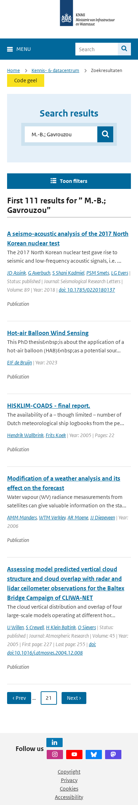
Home (13, 70)
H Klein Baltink (61, 627)
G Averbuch (39, 272)
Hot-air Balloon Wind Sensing (47, 333)
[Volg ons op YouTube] (74, 755)
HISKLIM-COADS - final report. (48, 406)
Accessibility (69, 797)
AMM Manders (22, 517)
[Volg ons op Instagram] (54, 755)
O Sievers (87, 627)
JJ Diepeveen (102, 517)
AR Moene (78, 517)
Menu (23, 49)
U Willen (15, 627)
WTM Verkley (52, 517)
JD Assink (16, 272)
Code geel (25, 80)
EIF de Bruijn (19, 362)
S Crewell (35, 627)
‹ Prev (19, 697)
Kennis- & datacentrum (55, 70)
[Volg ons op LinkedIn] (54, 743)
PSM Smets (97, 272)
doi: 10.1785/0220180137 (87, 289)
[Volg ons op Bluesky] (93, 755)
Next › (74, 697)
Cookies (69, 788)
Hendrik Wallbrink (25, 435)
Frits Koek (56, 435)
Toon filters (73, 181)
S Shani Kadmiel (68, 272)
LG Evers (119, 272)
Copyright (69, 771)
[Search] (124, 49)
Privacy (69, 780)
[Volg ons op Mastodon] (113, 755)
